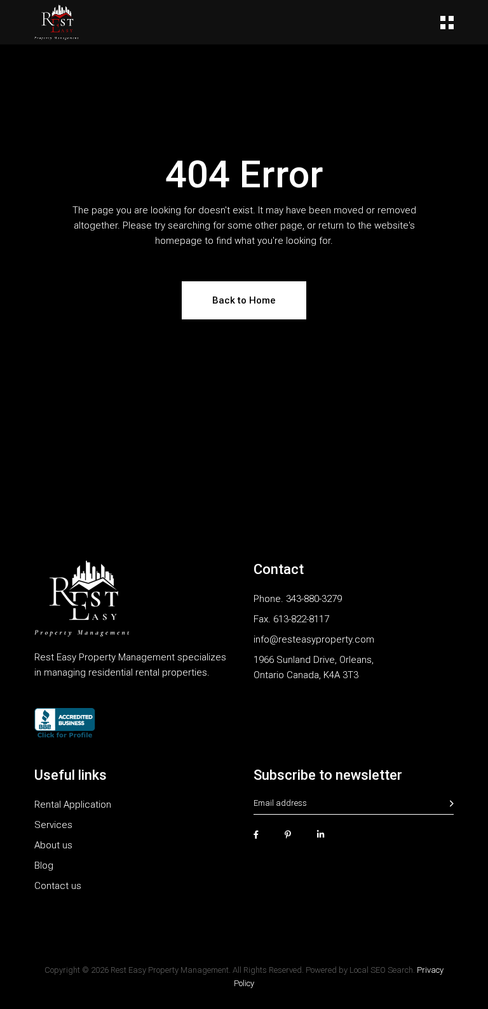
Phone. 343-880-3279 (298, 599)
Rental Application (72, 804)
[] (452, 803)
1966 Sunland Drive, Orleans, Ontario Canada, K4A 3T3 (314, 667)
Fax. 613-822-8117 (291, 619)
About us (53, 845)
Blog (43, 865)
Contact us (57, 886)
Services (53, 825)
